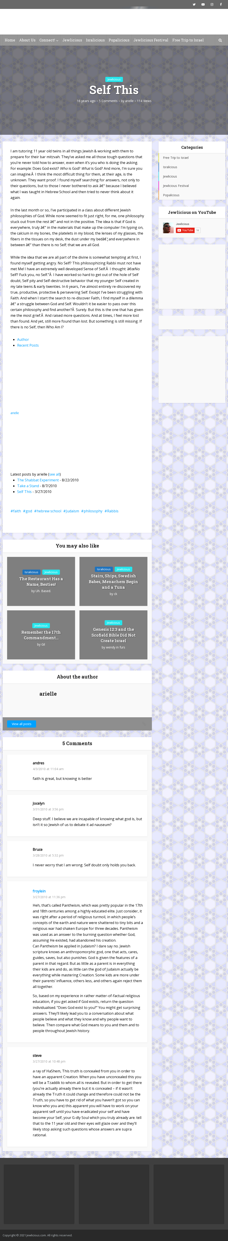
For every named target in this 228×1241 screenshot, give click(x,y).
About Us (27, 40)
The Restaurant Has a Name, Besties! (41, 581)
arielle (129, 101)
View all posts (21, 724)
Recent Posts (28, 345)
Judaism (72, 511)
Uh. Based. (43, 591)
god (29, 511)
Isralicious (95, 40)
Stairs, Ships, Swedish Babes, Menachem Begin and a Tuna (113, 581)
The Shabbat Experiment (38, 480)
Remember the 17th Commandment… (41, 635)
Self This (24, 491)
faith (17, 511)
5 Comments (108, 101)
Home (10, 40)
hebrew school (49, 511)
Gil (43, 644)
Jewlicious (72, 40)
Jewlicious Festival (150, 40)
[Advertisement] (192, 277)
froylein (39, 891)
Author (23, 339)
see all (54, 474)
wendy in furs (115, 647)
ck (115, 594)
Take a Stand (28, 485)
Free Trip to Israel (188, 40)
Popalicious (119, 40)
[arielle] (38, 382)
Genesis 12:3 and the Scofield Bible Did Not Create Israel (114, 635)
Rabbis (112, 511)
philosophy (93, 511)
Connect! (47, 40)
